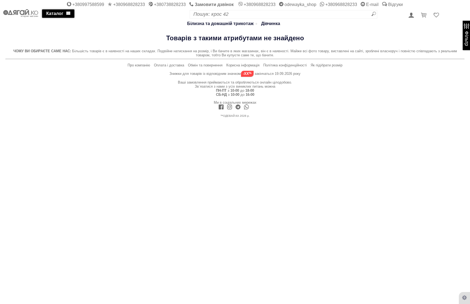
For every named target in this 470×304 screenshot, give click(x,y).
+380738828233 (169, 4)
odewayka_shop (299, 4)
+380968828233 (128, 4)
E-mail (372, 4)
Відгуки (395, 4)
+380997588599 (87, 4)
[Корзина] (424, 16)
